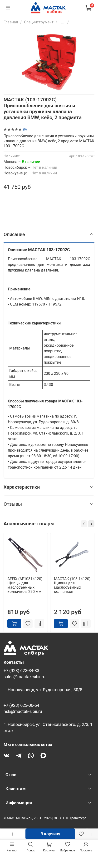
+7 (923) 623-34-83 (21, 670)
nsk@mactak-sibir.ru (23, 711)
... (62, 22)
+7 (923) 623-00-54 (21, 705)
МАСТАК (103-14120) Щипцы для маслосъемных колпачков (72, 585)
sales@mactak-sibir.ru (24, 676)
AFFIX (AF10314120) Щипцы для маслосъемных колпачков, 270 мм (25, 585)
